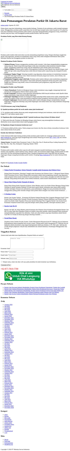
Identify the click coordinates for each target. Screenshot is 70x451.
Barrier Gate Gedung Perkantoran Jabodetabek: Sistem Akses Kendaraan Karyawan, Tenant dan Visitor (34, 289)
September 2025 (9, 322)
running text (7, 426)
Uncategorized (8, 431)
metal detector (8, 421)
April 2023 (7, 360)
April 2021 (7, 399)
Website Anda (5, 258)
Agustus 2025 (8, 324)
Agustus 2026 (8, 304)
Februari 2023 (8, 363)
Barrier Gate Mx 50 (10, 206)
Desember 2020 (8, 406)
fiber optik (7, 418)
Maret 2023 (7, 362)
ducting (6, 416)
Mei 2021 (7, 398)
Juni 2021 (7, 396)
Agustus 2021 (8, 393)
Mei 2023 (7, 358)
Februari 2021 (8, 402)
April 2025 (7, 329)
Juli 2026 (7, 306)
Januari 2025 (8, 334)
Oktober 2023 (8, 350)
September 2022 (9, 371)
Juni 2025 (7, 327)
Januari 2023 (8, 365)
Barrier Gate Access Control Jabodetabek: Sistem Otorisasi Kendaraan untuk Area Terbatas (30, 294)
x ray (5, 432)
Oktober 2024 (8, 339)
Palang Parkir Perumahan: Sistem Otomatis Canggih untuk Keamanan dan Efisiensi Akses (32, 170)
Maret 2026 (7, 313)
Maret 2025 (7, 331)
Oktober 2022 (8, 370)
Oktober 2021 (8, 389)
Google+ (20, 162)
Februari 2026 (8, 314)
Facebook (10, 162)
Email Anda (5, 255)
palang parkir (8, 15)
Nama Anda (5, 251)
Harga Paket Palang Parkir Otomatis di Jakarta (19, 182)
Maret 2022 (7, 381)
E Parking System (9, 194)
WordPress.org (8, 444)
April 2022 (7, 380)
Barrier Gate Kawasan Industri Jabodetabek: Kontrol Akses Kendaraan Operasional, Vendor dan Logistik (34, 287)
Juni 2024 (7, 345)
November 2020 (9, 407)
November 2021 (9, 388)
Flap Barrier (7, 419)
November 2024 (9, 337)
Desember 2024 (8, 335)
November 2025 (9, 319)
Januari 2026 (8, 316)
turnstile (6, 429)
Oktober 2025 (8, 321)
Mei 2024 (7, 347)
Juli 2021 (7, 394)
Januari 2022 (8, 384)
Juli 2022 (7, 375)
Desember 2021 (8, 386)
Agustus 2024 (8, 342)
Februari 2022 (8, 383)
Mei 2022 (7, 378)
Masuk (6, 439)
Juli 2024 (7, 344)
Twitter (15, 162)
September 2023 (9, 352)
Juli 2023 (7, 355)
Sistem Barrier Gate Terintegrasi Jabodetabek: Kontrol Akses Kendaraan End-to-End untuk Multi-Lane (34, 290)
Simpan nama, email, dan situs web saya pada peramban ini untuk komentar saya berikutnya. (29, 262)
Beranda (6, 13)
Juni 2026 (7, 308)
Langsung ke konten (6, 1)
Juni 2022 (7, 376)
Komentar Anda (5, 248)
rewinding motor (9, 424)
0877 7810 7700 (54, 137)
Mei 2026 (7, 309)
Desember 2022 (8, 366)
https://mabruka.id (6, 137)
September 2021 (9, 391)
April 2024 (7, 349)
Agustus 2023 (8, 353)
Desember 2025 (8, 317)
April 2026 (7, 311)
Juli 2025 (7, 326)
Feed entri (7, 441)
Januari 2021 (8, 404)
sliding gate (7, 427)
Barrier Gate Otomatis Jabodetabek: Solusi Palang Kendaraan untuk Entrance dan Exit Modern (31, 292)
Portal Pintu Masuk (10, 218)
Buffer (25, 162)
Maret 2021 (7, 401)
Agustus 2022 (8, 373)
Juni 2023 (7, 357)
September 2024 (9, 340)
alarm (6, 414)
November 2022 (9, 368)
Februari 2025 (8, 332)
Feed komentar (8, 443)
